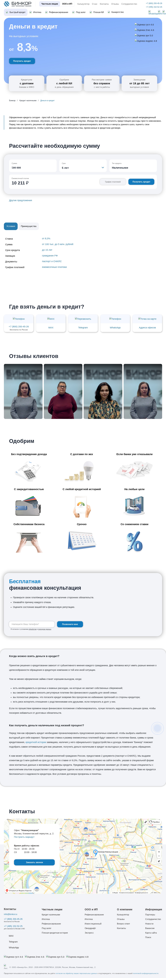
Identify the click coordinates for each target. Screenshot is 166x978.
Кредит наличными (51, 915)
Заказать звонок (34, 862)
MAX (11, 936)
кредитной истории (36, 742)
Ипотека (37, 12)
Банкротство (118, 12)
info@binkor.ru (10, 914)
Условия (10, 226)
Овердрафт (90, 928)
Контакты (104, 4)
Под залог (81, 12)
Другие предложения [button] (20, 200)
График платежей (113, 182)
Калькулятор (83, 4)
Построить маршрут (24, 837)
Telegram (13, 942)
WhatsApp (14, 947)
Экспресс (89, 933)
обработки (32, 629)
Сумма (14, 163)
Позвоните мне (70, 624)
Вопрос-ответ (123, 924)
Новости (149, 924)
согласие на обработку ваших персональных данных (76, 973)
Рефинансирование (58, 12)
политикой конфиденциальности (145, 973)
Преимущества (28, 226)
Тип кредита (116, 163)
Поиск (148, 937)
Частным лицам (49, 4)
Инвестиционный (93, 924)
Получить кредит (22, 61)
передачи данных (44, 629)
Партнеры (150, 915)
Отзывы (115, 4)
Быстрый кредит (17, 12)
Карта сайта (151, 933)
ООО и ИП (67, 4)
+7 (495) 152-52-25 (13, 926)
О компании (124, 909)
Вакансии (149, 928)
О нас (94, 4)
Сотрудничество (129, 4)
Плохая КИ (98, 12)
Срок (64, 163)
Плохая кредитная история (55, 933)
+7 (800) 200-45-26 (13, 919)
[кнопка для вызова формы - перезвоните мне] (157, 728)
